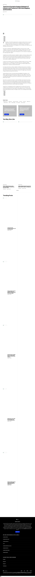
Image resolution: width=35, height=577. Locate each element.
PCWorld (4, 559)
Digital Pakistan (5, 4)
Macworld (4, 561)
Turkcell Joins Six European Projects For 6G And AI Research (11, 228)
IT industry (24, 101)
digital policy (10, 101)
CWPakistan (19, 188)
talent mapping (13, 102)
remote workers (6, 102)
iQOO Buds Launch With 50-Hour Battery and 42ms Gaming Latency (11, 419)
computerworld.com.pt (6, 539)
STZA (9, 102)
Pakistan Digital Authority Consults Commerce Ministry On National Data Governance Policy (8, 187)
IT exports (21, 101)
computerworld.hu (5, 552)
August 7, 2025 (5, 11)
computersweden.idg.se (6, 550)
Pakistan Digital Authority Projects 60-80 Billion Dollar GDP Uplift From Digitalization (24, 186)
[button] (16, 190)
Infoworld (4, 563)
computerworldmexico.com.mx (7, 545)
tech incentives (23, 102)
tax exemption (18, 102)
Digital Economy (6, 101)
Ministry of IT (28, 101)
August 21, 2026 (24, 188)
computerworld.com (5, 541)
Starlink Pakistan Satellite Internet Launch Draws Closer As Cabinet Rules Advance (11, 355)
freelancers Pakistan (15, 101)
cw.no (4, 543)
